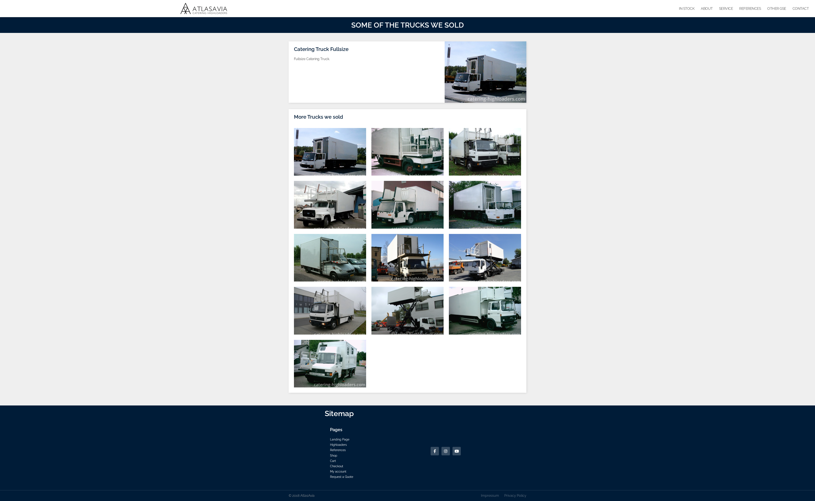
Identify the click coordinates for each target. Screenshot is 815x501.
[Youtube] (456, 451)
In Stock (686, 8)
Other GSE (776, 8)
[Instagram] (445, 451)
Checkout (336, 466)
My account (338, 471)
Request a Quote (341, 476)
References (750, 8)
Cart (333, 461)
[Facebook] (435, 451)
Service (726, 8)
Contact (801, 8)
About (707, 8)
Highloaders (338, 444)
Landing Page (339, 439)
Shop (333, 455)
